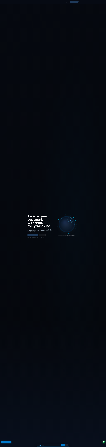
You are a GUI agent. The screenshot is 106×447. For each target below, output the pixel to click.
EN (67, 1)
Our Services (42, 235)
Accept (63, 445)
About (45, 1)
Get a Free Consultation (74, 1)
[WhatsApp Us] (104, 442)
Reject (67, 445)
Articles (49, 1)
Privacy (44, 445)
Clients (41, 1)
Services (37, 1)
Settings (39, 445)
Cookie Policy (41, 445)
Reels (52, 1)
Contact (56, 1)
